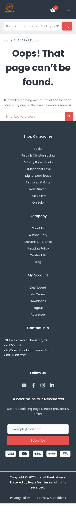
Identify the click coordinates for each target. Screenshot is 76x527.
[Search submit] (67, 26)
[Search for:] (33, 117)
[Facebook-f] (33, 385)
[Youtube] (24, 385)
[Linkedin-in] (51, 385)
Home (8, 40)
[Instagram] (42, 385)
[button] (68, 9)
